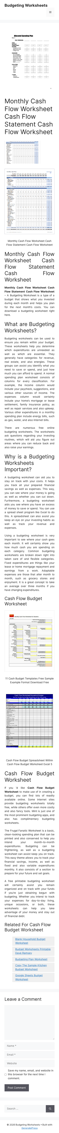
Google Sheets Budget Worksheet (29, 977)
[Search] (50, 1108)
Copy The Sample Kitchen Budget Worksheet (31, 967)
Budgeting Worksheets (26, 5)
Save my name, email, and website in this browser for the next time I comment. (30, 1074)
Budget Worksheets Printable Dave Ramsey (33, 951)
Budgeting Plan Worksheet (31, 959)
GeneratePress (29, 1128)
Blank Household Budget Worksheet (30, 941)
